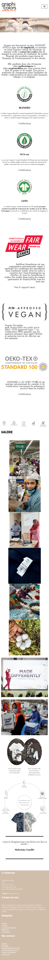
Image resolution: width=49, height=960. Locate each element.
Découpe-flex (6, 954)
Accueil (4, 923)
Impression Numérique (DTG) (11, 948)
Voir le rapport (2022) (24, 287)
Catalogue (5, 925)
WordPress (31, 958)
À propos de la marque (9, 927)
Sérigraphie (5, 946)
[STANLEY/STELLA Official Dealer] (9, 6)
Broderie (4, 943)
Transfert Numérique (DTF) (10, 950)
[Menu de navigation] (44, 6)
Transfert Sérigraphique (9, 952)
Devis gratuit (6, 932)
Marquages (5, 930)
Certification (24, 123)
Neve (16, 958)
